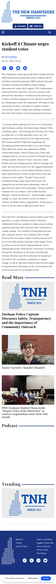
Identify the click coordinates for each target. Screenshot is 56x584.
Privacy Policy (42, 550)
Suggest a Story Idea (45, 543)
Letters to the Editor (44, 539)
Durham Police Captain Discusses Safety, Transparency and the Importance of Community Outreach (26, 320)
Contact (19, 543)
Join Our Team (21, 546)
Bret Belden (11, 57)
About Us (19, 539)
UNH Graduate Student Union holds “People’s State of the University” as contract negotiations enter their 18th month (25, 412)
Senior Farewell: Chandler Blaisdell (23, 368)
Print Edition (41, 553)
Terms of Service (43, 546)
